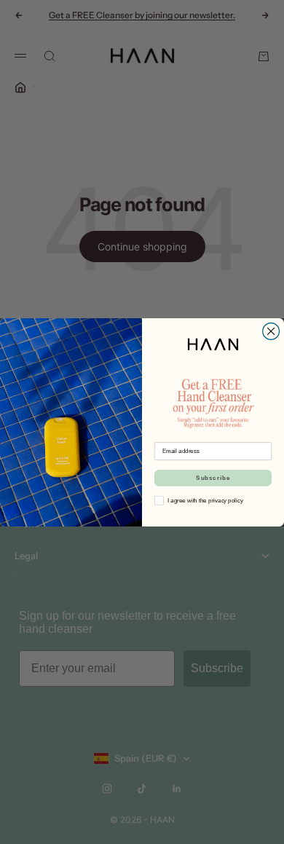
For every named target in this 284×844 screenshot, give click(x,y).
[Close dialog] (271, 331)
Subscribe (213, 477)
